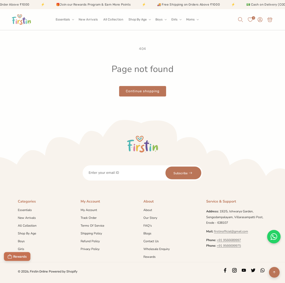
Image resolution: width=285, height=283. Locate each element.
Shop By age (27, 233)
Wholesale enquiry (156, 249)
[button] (64, 19)
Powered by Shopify (63, 271)
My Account (89, 210)
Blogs (147, 233)
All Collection (27, 226)
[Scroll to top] (274, 272)
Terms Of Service (92, 226)
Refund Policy (90, 241)
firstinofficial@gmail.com (231, 231)
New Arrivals (27, 218)
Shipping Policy (91, 233)
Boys (21, 241)
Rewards (149, 257)
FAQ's (147, 226)
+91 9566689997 (229, 240)
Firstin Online (39, 271)
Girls (21, 249)
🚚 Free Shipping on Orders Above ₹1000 (183, 4)
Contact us (151, 241)
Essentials (25, 210)
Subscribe (180, 173)
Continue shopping (142, 91)
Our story (150, 218)
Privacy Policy (90, 249)
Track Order (89, 218)
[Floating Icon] (274, 236)
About (147, 210)
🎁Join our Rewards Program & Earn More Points (88, 4)
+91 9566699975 (229, 246)
